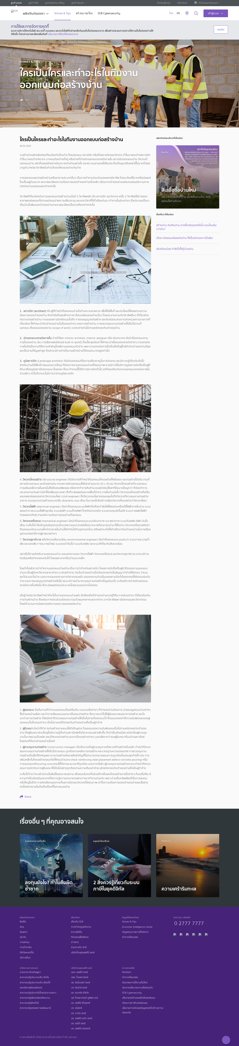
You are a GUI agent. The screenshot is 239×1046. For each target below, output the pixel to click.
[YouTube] (193, 934)
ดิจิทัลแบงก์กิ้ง (27, 952)
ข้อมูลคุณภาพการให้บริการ (135, 932)
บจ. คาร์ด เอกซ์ (78, 1013)
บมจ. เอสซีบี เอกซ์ (79, 972)
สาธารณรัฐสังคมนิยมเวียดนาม (35, 998)
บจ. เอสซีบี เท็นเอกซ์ (80, 1003)
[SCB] (14, 10)
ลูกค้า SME (33, 3)
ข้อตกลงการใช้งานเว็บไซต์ (134, 982)
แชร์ (26, 100)
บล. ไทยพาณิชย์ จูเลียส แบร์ (84, 998)
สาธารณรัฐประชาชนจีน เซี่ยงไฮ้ (35, 982)
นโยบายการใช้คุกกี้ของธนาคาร (63, 34)
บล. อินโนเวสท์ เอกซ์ (80, 982)
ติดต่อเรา (126, 972)
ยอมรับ (220, 29)
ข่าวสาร (75, 942)
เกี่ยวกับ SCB (77, 921)
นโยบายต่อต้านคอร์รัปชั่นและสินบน (138, 998)
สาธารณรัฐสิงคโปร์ (29, 1003)
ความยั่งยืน (76, 932)
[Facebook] (174, 934)
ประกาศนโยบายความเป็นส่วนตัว (137, 987)
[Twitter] (200, 934)
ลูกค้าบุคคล (16, 3)
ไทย (171, 13)
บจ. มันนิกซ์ (76, 1008)
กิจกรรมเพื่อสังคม (80, 937)
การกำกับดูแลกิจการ (81, 927)
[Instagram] (206, 934)
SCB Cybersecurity (109, 13)
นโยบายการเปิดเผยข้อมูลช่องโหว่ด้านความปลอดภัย (142, 1010)
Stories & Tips (62, 13)
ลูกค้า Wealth (77, 3)
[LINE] (181, 934)
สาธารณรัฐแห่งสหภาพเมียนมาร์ (35, 1008)
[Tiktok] (187, 934)
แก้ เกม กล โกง (84, 13)
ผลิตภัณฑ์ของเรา (34, 14)
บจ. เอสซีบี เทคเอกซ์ (80, 1028)
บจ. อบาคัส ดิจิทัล (80, 993)
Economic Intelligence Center (137, 927)
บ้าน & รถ (54, 42)
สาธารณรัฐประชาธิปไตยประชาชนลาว (38, 993)
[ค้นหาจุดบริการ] (187, 13)
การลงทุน (24, 942)
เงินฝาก (23, 932)
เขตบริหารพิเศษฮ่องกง (31, 987)
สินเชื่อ (23, 921)
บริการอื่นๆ (25, 957)
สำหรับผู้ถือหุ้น (163, 3)
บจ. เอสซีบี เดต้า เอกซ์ (81, 1018)
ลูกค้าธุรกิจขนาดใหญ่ (54, 3)
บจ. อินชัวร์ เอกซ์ (79, 987)
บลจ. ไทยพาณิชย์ (79, 977)
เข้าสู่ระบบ (213, 13)
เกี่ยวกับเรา (182, 3)
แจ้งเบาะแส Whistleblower (135, 1003)
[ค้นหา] (196, 13)
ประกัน (23, 937)
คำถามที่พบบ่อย (130, 937)
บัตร (22, 927)
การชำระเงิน (25, 947)
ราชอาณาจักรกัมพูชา (30, 972)
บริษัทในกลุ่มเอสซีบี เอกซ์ (83, 952)
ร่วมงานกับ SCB (79, 947)
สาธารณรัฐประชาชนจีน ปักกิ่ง (34, 977)
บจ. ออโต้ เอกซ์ (78, 1023)
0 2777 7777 (189, 922)
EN (178, 13)
